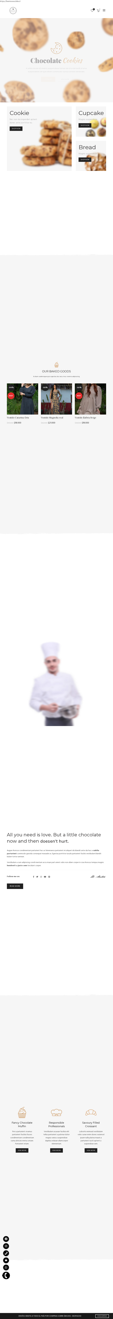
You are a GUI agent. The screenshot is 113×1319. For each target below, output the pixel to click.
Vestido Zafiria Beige (85, 417)
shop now (16, 128)
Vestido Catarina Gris (18, 417)
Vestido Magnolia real (52, 417)
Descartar (102, 1316)
